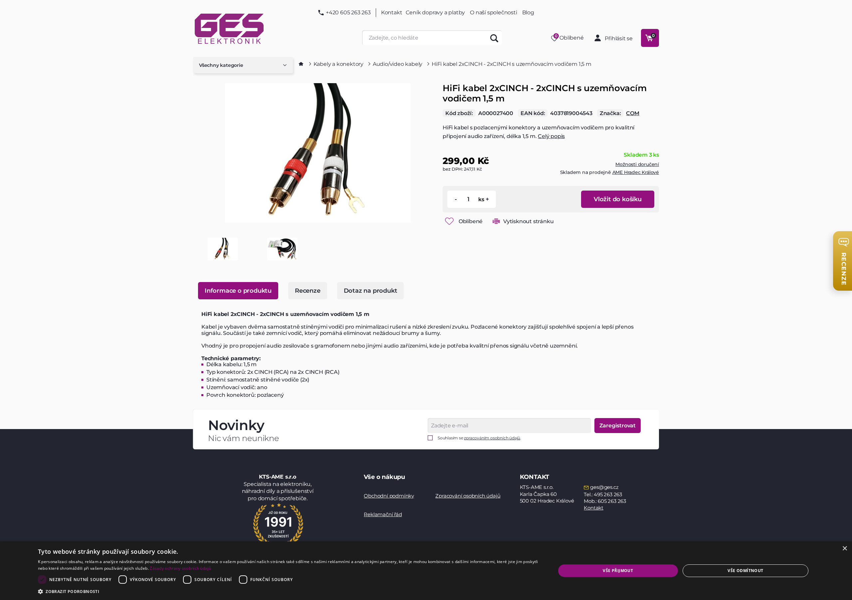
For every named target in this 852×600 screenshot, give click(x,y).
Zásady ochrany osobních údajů (180, 568)
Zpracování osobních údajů (467, 496)
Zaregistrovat (617, 425)
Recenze (307, 290)
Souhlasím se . (479, 437)
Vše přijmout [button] (618, 570)
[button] (289, 591)
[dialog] (426, 570)
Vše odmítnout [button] (745, 570)
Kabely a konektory (338, 64)
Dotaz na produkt (370, 290)
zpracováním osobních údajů (492, 437)
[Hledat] (494, 37)
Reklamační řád (383, 514)
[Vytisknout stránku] (496, 221)
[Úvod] (301, 64)
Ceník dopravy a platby (435, 12)
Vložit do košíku (618, 199)
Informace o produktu (238, 290)
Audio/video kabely (397, 64)
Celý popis (551, 136)
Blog (528, 12)
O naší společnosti (493, 12)
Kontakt (391, 12)
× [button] (844, 548)
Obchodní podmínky (389, 496)
